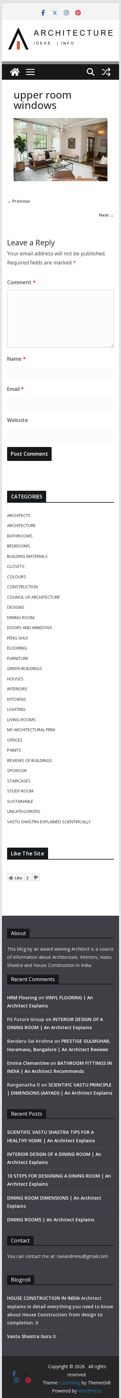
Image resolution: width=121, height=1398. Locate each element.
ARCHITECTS (19, 515)
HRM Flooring (22, 997)
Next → (106, 215)
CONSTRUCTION (22, 587)
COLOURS (16, 577)
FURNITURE (17, 658)
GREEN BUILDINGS (24, 668)
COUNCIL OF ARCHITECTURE (33, 597)
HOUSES (15, 679)
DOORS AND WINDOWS (29, 627)
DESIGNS (16, 607)
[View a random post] (106, 72)
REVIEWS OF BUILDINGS (29, 760)
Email (15, 389)
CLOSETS (16, 566)
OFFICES (15, 740)
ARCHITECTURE (21, 525)
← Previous (18, 201)
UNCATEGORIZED (23, 811)
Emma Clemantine (28, 1063)
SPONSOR (17, 770)
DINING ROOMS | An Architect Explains (50, 1219)
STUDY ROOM (20, 791)
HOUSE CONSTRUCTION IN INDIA (43, 1298)
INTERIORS (17, 689)
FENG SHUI (17, 638)
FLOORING (17, 648)
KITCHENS (16, 699)
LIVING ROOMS (21, 719)
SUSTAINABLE (20, 801)
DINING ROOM (21, 617)
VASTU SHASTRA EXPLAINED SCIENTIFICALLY (49, 822)
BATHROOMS (20, 536)
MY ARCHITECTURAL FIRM (31, 730)
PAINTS (14, 750)
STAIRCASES (19, 781)
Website (17, 420)
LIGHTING (16, 709)
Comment (21, 282)
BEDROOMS (18, 546)
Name (16, 358)
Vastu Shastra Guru (29, 1336)
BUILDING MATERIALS (27, 556)
